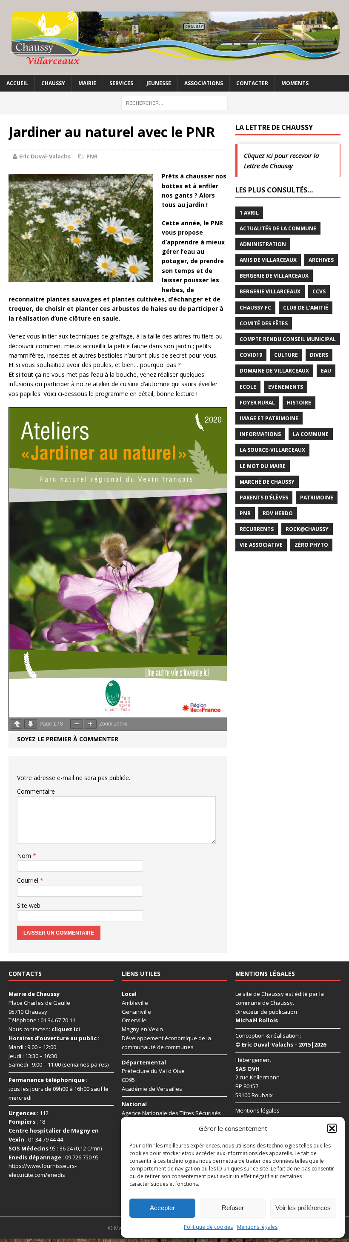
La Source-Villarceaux (272, 449)
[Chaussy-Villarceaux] (174, 37)
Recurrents (257, 529)
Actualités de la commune (278, 228)
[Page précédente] (17, 724)
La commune (311, 434)
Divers (319, 355)
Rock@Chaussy (307, 529)
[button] (332, 1128)
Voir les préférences (303, 1207)
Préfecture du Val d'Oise (153, 1071)
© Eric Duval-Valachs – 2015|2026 (280, 1044)
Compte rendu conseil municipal (288, 339)
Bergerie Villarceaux (270, 291)
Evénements (285, 386)
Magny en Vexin (142, 1029)
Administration (263, 244)
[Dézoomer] (76, 724)
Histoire (299, 402)
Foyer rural (257, 402)
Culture (286, 355)
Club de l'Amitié (305, 307)
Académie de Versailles (152, 1089)
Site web (28, 905)
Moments (295, 83)
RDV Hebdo (278, 513)
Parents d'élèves (264, 497)
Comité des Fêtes (264, 323)
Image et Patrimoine (269, 418)
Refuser (233, 1207)
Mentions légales (257, 1227)
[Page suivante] (30, 724)
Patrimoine (316, 497)
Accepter (162, 1207)
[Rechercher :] (174, 102)
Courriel (28, 880)
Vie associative (261, 544)
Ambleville (135, 1003)
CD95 (128, 1080)
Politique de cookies (208, 1227)
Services (121, 83)
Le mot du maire (263, 466)
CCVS (319, 291)
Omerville (134, 1020)
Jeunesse (158, 83)
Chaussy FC (255, 307)
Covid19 (251, 355)
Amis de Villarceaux (268, 260)
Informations (260, 434)
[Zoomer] (90, 724)
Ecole (248, 386)
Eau (326, 370)
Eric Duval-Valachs (45, 156)
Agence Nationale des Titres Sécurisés (171, 1113)
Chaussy (53, 83)
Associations (203, 83)
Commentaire (36, 791)
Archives (321, 260)
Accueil (17, 83)
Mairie (87, 83)
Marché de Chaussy (267, 481)
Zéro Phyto (311, 544)
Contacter (252, 83)
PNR (91, 156)
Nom (25, 856)
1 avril (249, 212)
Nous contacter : (44, 1029)
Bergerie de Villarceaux (274, 275)
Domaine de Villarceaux (274, 370)
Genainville (136, 1011)
